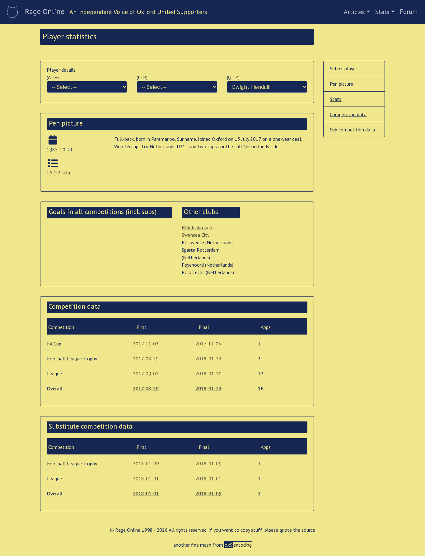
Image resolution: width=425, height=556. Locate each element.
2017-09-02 (146, 373)
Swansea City (195, 235)
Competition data (348, 114)
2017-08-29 (146, 358)
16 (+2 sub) (58, 172)
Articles (354, 12)
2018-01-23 (208, 358)
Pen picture (341, 84)
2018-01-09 (146, 463)
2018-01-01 (146, 478)
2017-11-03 (146, 343)
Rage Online (44, 11)
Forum (409, 11)
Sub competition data (352, 129)
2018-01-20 (208, 373)
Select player (343, 68)
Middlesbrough (197, 227)
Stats (382, 12)
